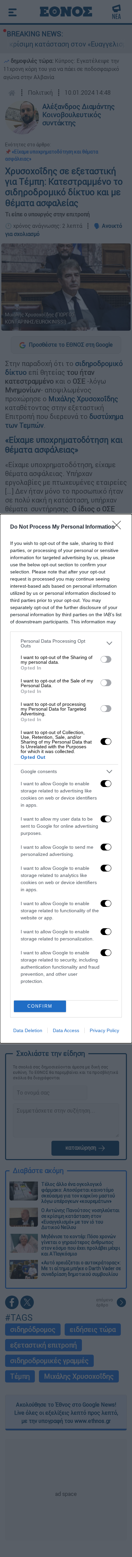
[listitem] (66, 643)
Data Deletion (27, 1030)
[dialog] (66, 778)
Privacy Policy (104, 1030)
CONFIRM (39, 1006)
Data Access (66, 1030)
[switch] (106, 659)
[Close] (118, 527)
